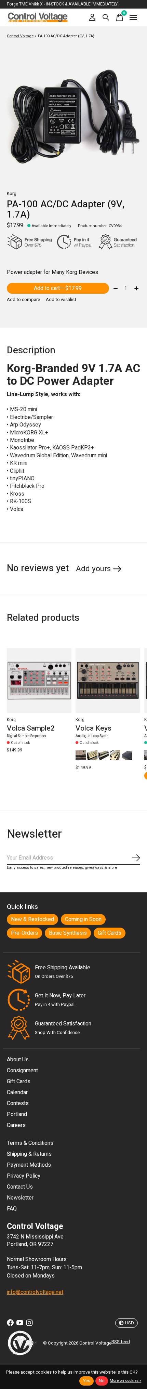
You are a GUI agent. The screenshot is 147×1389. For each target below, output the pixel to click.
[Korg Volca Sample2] (39, 680)
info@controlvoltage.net (35, 1292)
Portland (17, 1114)
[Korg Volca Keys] (108, 680)
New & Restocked (32, 919)
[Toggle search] (106, 17)
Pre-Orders (24, 933)
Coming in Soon (83, 919)
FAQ (12, 1209)
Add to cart (58, 288)
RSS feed (120, 1341)
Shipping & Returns (29, 1154)
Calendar (17, 1092)
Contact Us (20, 1187)
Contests (18, 1103)
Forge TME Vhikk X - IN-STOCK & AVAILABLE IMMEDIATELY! (63, 4)
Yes (86, 1380)
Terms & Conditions (30, 1143)
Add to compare (23, 299)
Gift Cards (109, 933)
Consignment (22, 1070)
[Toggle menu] (133, 17)
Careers (16, 1125)
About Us (18, 1060)
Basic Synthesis (68, 933)
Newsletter (20, 1198)
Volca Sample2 (31, 728)
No (102, 1380)
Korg (11, 193)
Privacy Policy (23, 1176)
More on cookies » (125, 1381)
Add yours (93, 568)
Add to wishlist (61, 299)
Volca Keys (93, 728)
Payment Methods (29, 1165)
